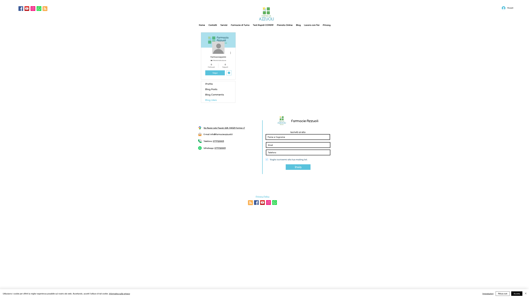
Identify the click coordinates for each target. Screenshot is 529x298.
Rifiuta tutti (502, 293)
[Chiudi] (525, 293)
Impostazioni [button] (487, 293)
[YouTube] (27, 8)
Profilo (209, 83)
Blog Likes (211, 100)
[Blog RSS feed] (45, 8)
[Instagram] (33, 8)
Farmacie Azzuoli (304, 121)
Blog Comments (214, 94)
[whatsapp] (39, 8)
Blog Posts (211, 89)
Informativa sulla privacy (119, 293)
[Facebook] (20, 8)
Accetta (517, 293)
